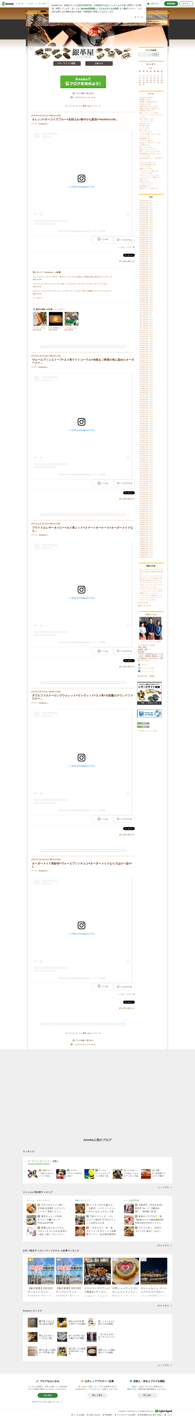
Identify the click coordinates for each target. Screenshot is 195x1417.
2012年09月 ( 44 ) (146, 442)
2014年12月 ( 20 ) (146, 384)
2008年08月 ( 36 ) (146, 548)
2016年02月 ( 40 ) (146, 354)
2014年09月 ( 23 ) (146, 391)
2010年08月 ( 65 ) (146, 497)
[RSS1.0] (151, 724)
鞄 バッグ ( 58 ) (146, 147)
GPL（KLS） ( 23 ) (147, 119)
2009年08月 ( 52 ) (146, 522)
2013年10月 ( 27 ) (146, 414)
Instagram (43, 124)
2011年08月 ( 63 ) (146, 471)
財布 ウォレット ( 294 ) (149, 113)
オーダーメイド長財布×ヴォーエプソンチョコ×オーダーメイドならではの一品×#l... (151, 598)
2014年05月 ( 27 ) (146, 399)
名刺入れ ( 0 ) (145, 123)
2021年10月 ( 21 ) (146, 207)
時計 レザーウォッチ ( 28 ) (150, 151)
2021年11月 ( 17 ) (146, 205)
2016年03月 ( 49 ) (146, 352)
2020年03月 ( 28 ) (146, 248)
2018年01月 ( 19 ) (146, 304)
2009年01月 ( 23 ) (146, 538)
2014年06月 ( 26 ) (146, 397)
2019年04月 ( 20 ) (146, 272)
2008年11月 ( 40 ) (146, 542)
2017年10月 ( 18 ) (146, 311)
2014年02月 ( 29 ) (146, 406)
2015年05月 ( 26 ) (146, 373)
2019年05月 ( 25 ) (146, 270)
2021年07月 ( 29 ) (146, 213)
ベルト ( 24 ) (144, 128)
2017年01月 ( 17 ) (146, 330)
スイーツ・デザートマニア (38, 1200)
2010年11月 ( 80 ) (146, 490)
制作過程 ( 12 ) (145, 186)
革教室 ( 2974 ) (145, 100)
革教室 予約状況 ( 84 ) (148, 102)
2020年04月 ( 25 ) (146, 246)
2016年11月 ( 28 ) (146, 334)
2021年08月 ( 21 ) (146, 211)
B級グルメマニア (82, 1200)
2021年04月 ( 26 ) (146, 220)
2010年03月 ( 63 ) (146, 507)
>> (154, 68)
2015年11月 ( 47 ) (146, 360)
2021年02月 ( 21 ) (146, 224)
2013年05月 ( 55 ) (146, 425)
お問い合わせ (94, 1415)
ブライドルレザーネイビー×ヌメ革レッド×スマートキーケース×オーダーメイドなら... (151, 585)
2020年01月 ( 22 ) (146, 252)
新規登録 (171, 3)
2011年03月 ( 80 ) (146, 481)
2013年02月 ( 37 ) (146, 432)
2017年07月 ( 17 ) (146, 317)
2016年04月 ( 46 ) (146, 350)
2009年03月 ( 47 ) (146, 533)
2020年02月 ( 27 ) (146, 250)
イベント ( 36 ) (145, 167)
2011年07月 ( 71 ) (146, 473)
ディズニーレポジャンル (39, 1161)
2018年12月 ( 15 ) (146, 280)
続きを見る (145, 660)
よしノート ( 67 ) (146, 132)
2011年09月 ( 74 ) (146, 468)
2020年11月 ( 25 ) (146, 231)
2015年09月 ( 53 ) (146, 365)
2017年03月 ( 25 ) (146, 326)
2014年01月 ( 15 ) (146, 408)
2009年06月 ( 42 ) (146, 527)
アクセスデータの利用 (126, 1415)
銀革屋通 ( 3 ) (145, 138)
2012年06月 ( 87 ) (146, 449)
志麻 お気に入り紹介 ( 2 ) (150, 108)
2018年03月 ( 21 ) (146, 300)
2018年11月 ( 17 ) (146, 283)
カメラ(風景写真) (131, 1200)
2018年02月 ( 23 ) (146, 302)
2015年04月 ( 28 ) (146, 376)
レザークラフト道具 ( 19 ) (149, 171)
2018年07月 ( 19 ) (146, 291)
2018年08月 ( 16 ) (146, 289)
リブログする (126, 240)
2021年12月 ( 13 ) (146, 203)
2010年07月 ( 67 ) (146, 499)
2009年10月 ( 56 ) (146, 518)
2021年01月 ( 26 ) (146, 227)
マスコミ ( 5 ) (145, 136)
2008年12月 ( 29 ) (146, 540)
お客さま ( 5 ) (145, 182)
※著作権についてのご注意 (147, 731)
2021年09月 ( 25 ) (146, 209)
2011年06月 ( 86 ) (146, 475)
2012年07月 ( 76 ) (146, 447)
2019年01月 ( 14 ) (146, 278)
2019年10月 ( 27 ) (146, 259)
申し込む (147, 1395)
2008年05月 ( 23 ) (146, 555)
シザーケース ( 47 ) (147, 121)
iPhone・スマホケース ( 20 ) (150, 143)
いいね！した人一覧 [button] (126, 247)
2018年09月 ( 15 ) (146, 287)
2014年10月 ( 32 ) (146, 389)
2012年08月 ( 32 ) (146, 445)
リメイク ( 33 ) (145, 156)
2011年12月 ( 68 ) (146, 462)
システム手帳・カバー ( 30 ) (150, 134)
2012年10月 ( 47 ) (146, 440)
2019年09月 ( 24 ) (146, 261)
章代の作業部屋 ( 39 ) (148, 164)
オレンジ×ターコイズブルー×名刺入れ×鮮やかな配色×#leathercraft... (151, 571)
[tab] (39, 1161)
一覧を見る (142, 603)
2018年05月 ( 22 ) (146, 296)
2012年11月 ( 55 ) (146, 438)
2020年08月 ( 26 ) (146, 237)
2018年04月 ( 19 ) (146, 298)
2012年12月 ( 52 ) (146, 436)
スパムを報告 (79, 1415)
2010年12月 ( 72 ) (146, 488)
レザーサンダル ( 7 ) (147, 162)
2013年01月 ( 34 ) (146, 434)
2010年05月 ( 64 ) (146, 503)
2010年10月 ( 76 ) (146, 492)
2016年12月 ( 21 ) (146, 332)
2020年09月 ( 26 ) (146, 235)
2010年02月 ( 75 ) (146, 509)
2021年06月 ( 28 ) (146, 216)
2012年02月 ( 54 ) (146, 458)
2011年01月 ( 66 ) (146, 486)
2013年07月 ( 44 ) (146, 421)
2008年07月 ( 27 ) (146, 551)
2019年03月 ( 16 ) (146, 274)
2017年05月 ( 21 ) (146, 322)
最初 (84, 106)
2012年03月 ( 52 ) (146, 455)
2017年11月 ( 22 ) (146, 309)
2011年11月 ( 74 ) (146, 464)
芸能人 (55, 1161)
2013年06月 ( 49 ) (146, 423)
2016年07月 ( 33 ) (146, 343)
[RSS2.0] (151, 727)
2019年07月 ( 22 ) (146, 265)
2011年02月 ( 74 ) (146, 484)
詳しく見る (97, 1395)
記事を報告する (128, 261)
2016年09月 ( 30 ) (146, 339)
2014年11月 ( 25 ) (146, 386)
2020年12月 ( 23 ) (146, 229)
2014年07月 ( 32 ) (146, 395)
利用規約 (108, 1415)
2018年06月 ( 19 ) (146, 293)
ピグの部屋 (156, 641)
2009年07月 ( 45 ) (146, 525)
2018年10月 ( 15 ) (146, 285)
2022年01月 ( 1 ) (146, 200)
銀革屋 (152, 645)
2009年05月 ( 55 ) (146, 529)
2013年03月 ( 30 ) (146, 430)
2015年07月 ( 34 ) (146, 369)
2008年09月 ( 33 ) (146, 546)
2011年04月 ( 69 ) (146, 479)
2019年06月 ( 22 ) (146, 267)
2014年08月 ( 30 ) (146, 393)
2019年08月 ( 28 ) (146, 263)
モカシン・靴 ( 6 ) (146, 141)
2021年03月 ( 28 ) (146, 222)
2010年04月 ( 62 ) (146, 505)
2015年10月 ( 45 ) (146, 363)
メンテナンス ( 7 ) (146, 184)
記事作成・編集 (146, 676)
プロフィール (146, 641)
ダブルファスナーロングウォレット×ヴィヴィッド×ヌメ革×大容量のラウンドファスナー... (151, 591)
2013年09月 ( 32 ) (146, 417)
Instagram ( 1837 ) (146, 97)
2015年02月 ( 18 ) (146, 380)
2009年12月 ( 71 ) (146, 514)
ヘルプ (169, 1415)
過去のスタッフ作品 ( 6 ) (149, 188)
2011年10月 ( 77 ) (146, 466)
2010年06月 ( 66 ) (146, 501)
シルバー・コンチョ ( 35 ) (149, 175)
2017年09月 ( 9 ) (146, 313)
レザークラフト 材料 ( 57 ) (150, 177)
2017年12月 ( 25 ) (146, 306)
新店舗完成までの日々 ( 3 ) (150, 154)
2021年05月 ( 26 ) (146, 218)
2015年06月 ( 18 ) (146, 371)
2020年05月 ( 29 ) (146, 244)
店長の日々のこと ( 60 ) (148, 106)
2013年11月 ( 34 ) (146, 412)
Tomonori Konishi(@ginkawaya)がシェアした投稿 (81, 231)
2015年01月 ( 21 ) (146, 382)
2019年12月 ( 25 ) (146, 255)
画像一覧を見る (144, 605)
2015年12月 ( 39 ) (146, 358)
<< (148, 68)
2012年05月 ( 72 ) (146, 451)
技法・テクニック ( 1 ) (148, 149)
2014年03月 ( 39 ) (146, 404)
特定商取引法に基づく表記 (151, 1415)
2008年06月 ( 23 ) (146, 553)
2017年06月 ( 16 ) (146, 319)
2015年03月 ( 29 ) (146, 378)
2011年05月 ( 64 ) (146, 477)
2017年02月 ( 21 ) (146, 328)
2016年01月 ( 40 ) (146, 356)
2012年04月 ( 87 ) (146, 453)
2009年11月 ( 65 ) (146, 516)
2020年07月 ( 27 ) (146, 239)
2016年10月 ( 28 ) (146, 337)
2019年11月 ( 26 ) (146, 257)
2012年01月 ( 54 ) (146, 460)
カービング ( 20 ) (146, 173)
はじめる (48, 1395)
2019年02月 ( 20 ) (146, 276)
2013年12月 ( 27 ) (146, 410)
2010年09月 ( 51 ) (146, 494)
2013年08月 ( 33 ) (146, 419)
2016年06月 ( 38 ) (146, 345)
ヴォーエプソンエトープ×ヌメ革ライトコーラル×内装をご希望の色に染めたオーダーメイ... (151, 578)
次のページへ (94, 106)
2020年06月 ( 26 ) (146, 242)
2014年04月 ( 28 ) (146, 401)
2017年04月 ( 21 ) (146, 324)
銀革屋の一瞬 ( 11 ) (147, 110)
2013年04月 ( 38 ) (146, 427)
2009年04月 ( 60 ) (146, 531)
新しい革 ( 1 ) (145, 130)
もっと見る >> (38, 298)
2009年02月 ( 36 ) (146, 535)
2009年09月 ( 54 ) (146, 520)
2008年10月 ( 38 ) (146, 544)
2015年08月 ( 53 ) (146, 367)
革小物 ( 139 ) (145, 126)
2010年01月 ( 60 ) (146, 512)
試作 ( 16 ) (143, 179)
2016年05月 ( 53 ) (146, 347)
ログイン (186, 3)
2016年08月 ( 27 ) (146, 341)
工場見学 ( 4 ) (145, 145)
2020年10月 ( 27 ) (146, 233)
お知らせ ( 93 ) (145, 104)
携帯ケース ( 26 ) (146, 169)
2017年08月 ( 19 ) (146, 315)
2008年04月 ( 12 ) (146, 557)
